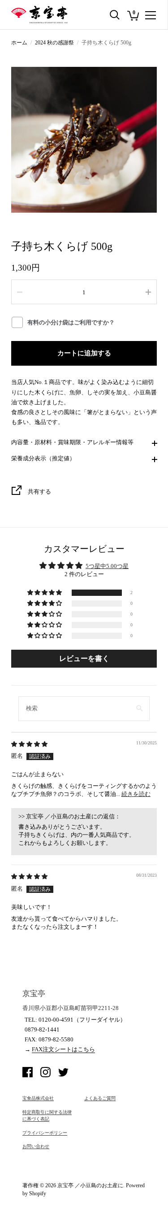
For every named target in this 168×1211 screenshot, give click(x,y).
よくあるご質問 (100, 1098)
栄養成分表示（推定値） (43, 458)
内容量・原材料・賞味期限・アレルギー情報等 (72, 442)
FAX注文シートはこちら (63, 1049)
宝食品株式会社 (38, 1098)
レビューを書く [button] (84, 658)
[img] (29, 744)
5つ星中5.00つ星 (107, 566)
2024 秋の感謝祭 (54, 42)
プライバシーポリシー (44, 1132)
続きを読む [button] (136, 794)
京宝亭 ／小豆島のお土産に (90, 1185)
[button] (45, 593)
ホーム (19, 42)
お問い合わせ (35, 1146)
